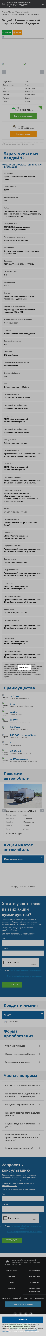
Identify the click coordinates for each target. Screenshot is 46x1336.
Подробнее (24, 667)
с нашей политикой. (31, 1329)
